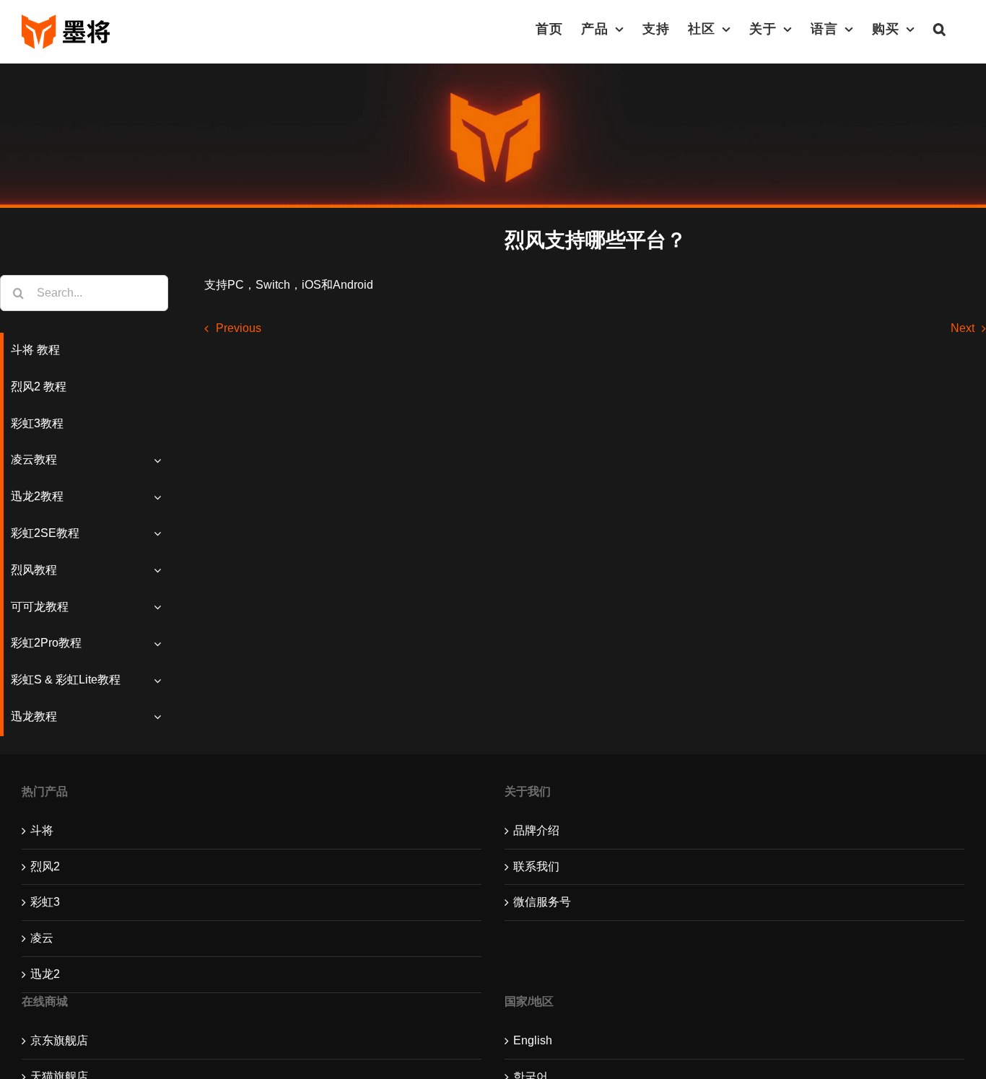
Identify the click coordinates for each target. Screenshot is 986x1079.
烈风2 (45, 866)
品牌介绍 (536, 830)
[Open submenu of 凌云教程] (161, 460)
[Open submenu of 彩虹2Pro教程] (161, 643)
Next (962, 328)
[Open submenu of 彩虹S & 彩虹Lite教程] (161, 680)
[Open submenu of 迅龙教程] (161, 717)
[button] (939, 29)
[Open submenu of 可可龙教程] (161, 607)
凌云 (41, 938)
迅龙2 (45, 974)
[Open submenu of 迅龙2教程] (161, 497)
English (532, 1040)
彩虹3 (45, 902)
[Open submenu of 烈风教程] (161, 570)
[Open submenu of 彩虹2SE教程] (161, 533)
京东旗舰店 (59, 1040)
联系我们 (536, 866)
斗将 (41, 830)
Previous (238, 328)
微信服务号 (542, 902)
